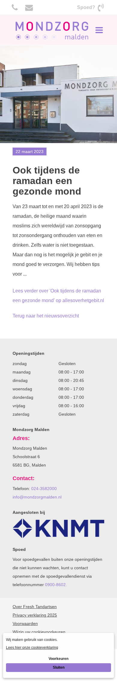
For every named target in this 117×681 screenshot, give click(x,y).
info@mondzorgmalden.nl (37, 497)
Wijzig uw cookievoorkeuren (39, 631)
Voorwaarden (25, 623)
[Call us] (15, 7)
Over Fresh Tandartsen (35, 606)
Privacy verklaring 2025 (35, 615)
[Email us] (29, 7)
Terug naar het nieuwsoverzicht (46, 315)
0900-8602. (56, 584)
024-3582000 (44, 488)
